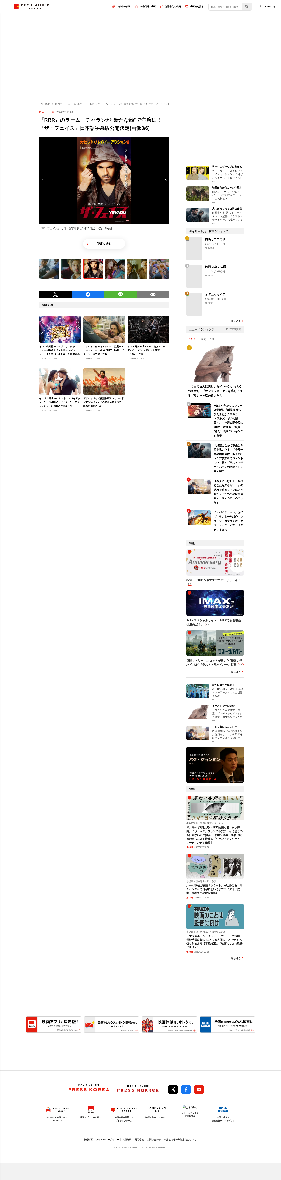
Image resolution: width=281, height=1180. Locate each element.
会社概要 (88, 1139)
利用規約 (126, 1139)
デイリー (192, 339)
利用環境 (139, 1139)
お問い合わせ (154, 1139)
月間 (211, 339)
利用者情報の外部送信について (180, 1139)
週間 (203, 339)
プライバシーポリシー (107, 1139)
